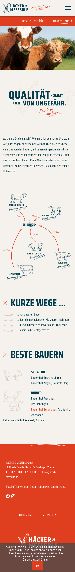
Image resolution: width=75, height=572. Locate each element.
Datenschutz (49, 515)
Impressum (25, 515)
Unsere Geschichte (33, 21)
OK (37, 565)
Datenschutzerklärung (35, 559)
